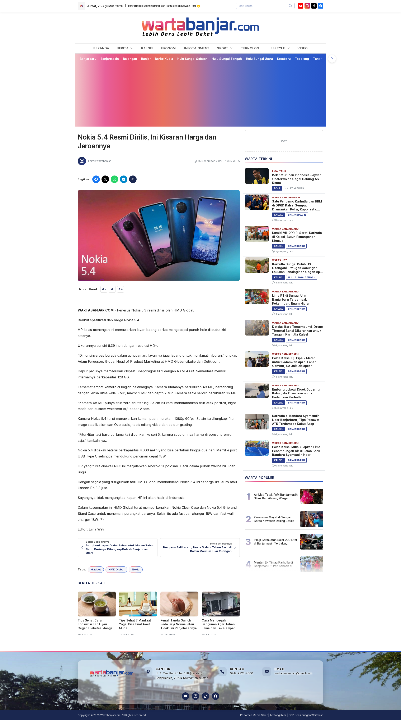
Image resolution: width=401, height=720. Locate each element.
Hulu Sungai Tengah (227, 58)
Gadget (96, 569)
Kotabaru (284, 58)
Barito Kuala (164, 58)
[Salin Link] (133, 179)
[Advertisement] (203, 93)
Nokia (136, 569)
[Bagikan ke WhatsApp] (114, 179)
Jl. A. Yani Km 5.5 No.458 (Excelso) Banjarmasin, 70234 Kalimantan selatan (182, 676)
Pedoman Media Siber (254, 715)
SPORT (223, 48)
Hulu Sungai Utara (259, 58)
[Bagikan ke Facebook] (96, 179)
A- (104, 289)
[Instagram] (307, 6)
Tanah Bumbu (323, 58)
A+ (120, 289)
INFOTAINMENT (197, 48)
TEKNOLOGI (250, 48)
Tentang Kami (278, 715)
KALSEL (147, 48)
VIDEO (302, 48)
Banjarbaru (88, 58)
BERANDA (101, 48)
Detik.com (211, 361)
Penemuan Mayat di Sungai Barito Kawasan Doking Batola (274, 519)
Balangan (130, 58)
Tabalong (302, 58)
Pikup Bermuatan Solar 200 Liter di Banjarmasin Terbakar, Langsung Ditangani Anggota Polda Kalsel (275, 541)
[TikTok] (205, 696)
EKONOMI (168, 48)
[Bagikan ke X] (105, 179)
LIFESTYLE (277, 48)
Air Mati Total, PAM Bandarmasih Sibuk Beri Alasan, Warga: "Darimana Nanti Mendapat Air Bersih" (276, 496)
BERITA (123, 48)
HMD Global (116, 569)
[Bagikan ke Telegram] (123, 179)
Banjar (146, 58)
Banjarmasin (109, 58)
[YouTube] (300, 6)
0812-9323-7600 (241, 673)
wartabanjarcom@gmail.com (293, 673)
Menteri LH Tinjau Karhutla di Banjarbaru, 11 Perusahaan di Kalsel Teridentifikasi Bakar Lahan (273, 564)
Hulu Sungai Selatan (192, 58)
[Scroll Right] (332, 59)
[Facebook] (320, 6)
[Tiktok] (314, 6)
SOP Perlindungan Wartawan (306, 715)
